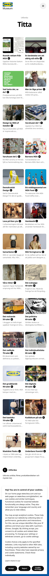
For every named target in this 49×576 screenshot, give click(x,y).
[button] (10, 470)
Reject (24, 568)
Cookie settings (38, 568)
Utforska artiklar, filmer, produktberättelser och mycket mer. (21, 476)
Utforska (24, 17)
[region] (24, 530)
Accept (11, 568)
